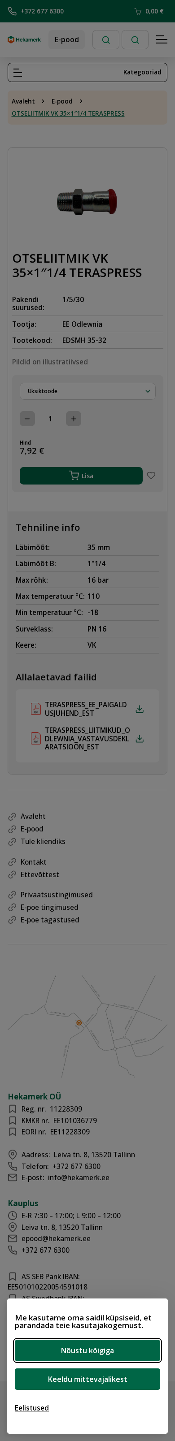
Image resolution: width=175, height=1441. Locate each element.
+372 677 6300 (42, 11)
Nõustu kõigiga (87, 1350)
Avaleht (23, 101)
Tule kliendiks (43, 841)
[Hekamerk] (24, 39)
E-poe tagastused (50, 919)
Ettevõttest (40, 874)
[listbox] (88, 391)
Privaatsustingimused (57, 894)
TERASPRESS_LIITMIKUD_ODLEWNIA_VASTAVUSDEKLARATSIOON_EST (87, 738)
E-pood (67, 39)
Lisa (87, 476)
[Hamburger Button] (162, 39)
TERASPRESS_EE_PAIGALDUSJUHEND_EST (86, 709)
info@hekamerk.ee (78, 1177)
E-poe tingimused (50, 907)
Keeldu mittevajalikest (87, 1379)
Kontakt (34, 861)
